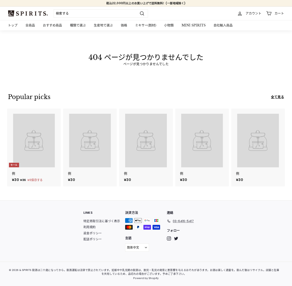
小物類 (169, 25)
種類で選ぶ (78, 25)
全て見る (277, 97)
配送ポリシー (92, 239)
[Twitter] (176, 238)
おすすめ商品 (52, 25)
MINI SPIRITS (194, 25)
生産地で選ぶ (103, 25)
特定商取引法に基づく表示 (101, 221)
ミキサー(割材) (145, 25)
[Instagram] (169, 238)
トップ (12, 25)
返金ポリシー (92, 233)
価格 (124, 25)
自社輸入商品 (223, 25)
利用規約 (89, 227)
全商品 (30, 25)
